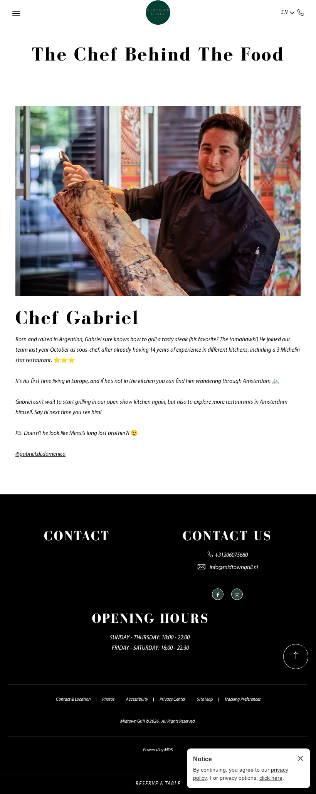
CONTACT (77, 536)
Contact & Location (73, 699)
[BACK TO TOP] (295, 656)
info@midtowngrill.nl (234, 568)
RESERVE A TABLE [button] (158, 783)
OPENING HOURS (150, 618)
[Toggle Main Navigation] (16, 13)
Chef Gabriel (77, 317)
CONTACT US (227, 536)
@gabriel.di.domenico (40, 454)
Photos (108, 699)
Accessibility (137, 699)
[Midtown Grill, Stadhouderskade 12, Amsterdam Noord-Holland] (158, 12)
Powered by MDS (158, 750)
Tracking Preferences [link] (242, 699)
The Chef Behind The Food (158, 54)
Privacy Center (172, 699)
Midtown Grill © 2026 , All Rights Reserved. (158, 721)
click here (270, 778)
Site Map (205, 699)
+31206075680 (300, 12)
